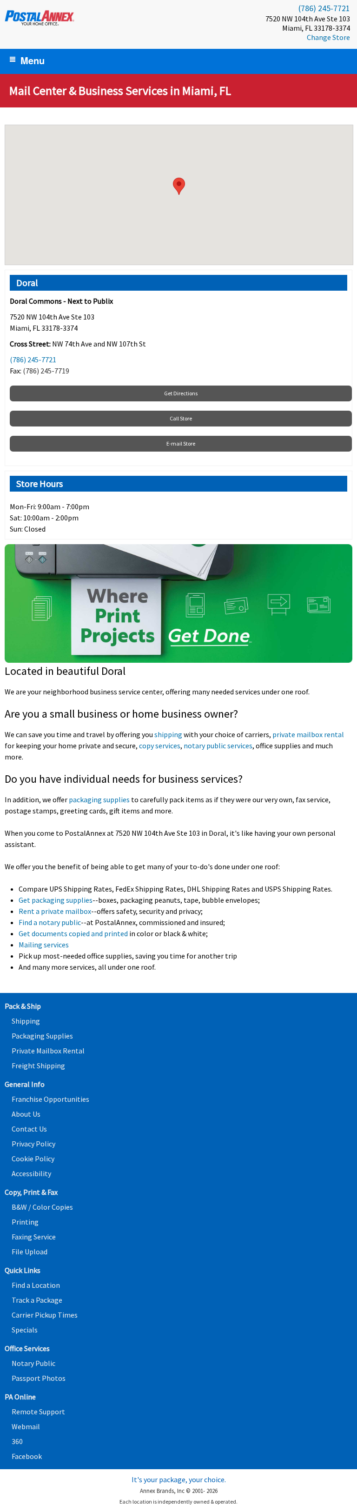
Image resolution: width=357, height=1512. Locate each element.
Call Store (181, 418)
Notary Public (33, 1363)
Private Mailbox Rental (48, 1050)
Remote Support (38, 1411)
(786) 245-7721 (324, 8)
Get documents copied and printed (73, 933)
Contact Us (29, 1128)
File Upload (29, 1251)
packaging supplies (99, 799)
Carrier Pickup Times (45, 1314)
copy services (159, 745)
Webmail (26, 1426)
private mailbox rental (308, 734)
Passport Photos (39, 1378)
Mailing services (44, 944)
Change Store (328, 37)
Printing (25, 1221)
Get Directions (181, 393)
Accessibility (31, 1173)
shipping (168, 734)
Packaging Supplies (42, 1035)
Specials (25, 1329)
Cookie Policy (33, 1158)
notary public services (218, 745)
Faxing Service (34, 1236)
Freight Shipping (38, 1065)
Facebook (27, 1456)
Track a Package (37, 1300)
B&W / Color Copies (42, 1207)
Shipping (26, 1021)
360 (17, 1441)
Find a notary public (50, 922)
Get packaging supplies (56, 900)
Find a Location (36, 1285)
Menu (32, 60)
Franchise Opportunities (50, 1099)
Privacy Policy (33, 1143)
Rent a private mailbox (55, 911)
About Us (26, 1114)
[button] (179, 186)
